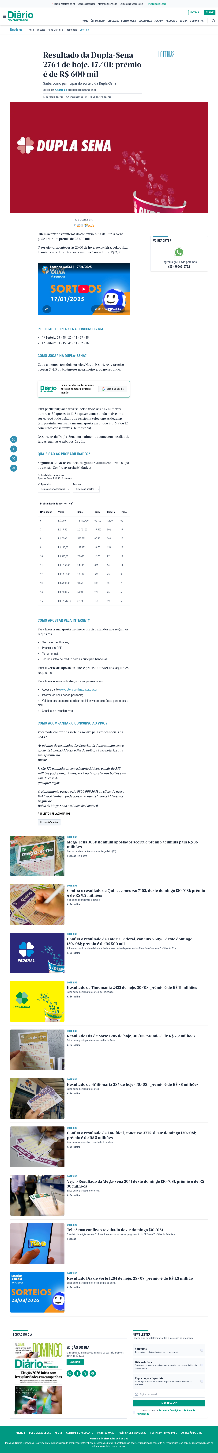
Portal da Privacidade (163, 1432)
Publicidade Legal (157, 3)
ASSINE (210, 12)
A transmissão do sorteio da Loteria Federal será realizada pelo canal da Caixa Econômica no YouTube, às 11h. (121, 948)
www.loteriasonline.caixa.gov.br (78, 689)
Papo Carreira (55, 29)
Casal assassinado (86, 3)
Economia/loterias (49, 822)
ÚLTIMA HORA (98, 20)
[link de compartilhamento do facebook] (13, 448)
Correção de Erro (191, 1432)
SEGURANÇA (145, 20)
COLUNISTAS (197, 20)
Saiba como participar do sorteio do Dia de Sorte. (91, 1040)
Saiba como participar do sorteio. (83, 1088)
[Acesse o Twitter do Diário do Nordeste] (85, 1373)
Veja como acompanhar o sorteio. (83, 899)
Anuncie (20, 1432)
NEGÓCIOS (171, 20)
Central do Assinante (79, 1432)
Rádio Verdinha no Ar (64, 3)
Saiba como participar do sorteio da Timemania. (90, 991)
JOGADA (158, 20)
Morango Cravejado (107, 3)
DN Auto (41, 29)
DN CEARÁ (113, 20)
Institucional (105, 1432)
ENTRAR (194, 12)
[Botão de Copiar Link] (13, 468)
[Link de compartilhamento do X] (13, 458)
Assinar (75, 1361)
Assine (58, 1432)
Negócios (16, 30)
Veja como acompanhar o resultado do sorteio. (90, 1142)
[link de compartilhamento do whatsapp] (13, 439)
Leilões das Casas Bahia (131, 3)
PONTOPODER (128, 20)
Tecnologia (71, 29)
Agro (31, 29)
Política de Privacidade (132, 1432)
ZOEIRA (183, 20)
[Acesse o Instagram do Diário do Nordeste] (70, 1373)
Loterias (84, 29)
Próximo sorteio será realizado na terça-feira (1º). (92, 851)
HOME (85, 20)
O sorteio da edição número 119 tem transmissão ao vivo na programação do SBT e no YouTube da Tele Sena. (121, 1234)
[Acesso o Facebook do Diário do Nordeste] (77, 1373)
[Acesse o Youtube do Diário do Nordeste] (93, 1373)
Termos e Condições (170, 1410)
